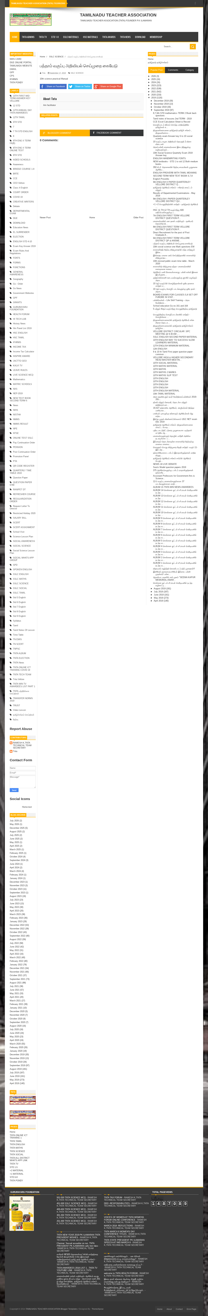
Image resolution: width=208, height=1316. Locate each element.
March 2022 (15, 957)
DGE (15, 218)
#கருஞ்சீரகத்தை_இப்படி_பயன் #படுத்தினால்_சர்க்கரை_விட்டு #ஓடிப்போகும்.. (124, 1288)
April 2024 (14, 867)
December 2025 (17, 828)
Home (14, 37)
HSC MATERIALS (90, 37)
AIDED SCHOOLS (21, 159)
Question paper (20, 477)
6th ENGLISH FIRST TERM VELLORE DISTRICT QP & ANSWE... (171, 239)
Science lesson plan (23, 536)
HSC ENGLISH (20, 333)
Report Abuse (21, 729)
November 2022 (17, 928)
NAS (15, 389)
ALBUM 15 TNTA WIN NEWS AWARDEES (173, 487)
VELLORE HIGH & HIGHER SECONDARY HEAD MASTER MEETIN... (173, 358)
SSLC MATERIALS (71, 37)
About (169, 1309)
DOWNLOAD (140, 37)
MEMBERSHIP (156, 37)
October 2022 (16, 932)
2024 (153, 82)
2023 (153, 85)
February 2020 (16, 1047)
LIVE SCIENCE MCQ (23, 375)
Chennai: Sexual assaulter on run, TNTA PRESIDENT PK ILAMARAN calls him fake (77, 1244)
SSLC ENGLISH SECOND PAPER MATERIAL (175, 337)
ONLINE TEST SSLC (23, 438)
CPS (12, 76)
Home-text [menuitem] (27, 807)
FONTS (16, 258)
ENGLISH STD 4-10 (22, 241)
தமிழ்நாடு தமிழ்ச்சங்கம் (158, 62)
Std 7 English (19, 607)
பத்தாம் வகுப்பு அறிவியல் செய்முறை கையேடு (173, 243)
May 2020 (14, 1036)
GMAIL (13, 69)
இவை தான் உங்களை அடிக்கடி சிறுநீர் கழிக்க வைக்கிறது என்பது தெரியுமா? (123, 1280)
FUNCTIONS (19, 267)
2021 (153, 91)
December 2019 (17, 1054)
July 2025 (14, 835)
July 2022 (14, 943)
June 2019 (15, 1076)
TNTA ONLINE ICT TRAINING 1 (18, 1136)
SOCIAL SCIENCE (22, 546)
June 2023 (15, 903)
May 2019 (14, 1080)
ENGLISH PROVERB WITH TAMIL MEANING (175, 173)
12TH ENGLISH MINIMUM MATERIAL (171, 345)
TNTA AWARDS (109, 37)
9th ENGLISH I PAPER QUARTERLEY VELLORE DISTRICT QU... (171, 200)
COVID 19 (18, 197)
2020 (153, 94)
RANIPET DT (19, 489)
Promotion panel (21, 456)
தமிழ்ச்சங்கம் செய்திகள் (23, 715)
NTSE (16, 433)
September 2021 (17, 979)
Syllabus (17, 621)
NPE (15, 428)
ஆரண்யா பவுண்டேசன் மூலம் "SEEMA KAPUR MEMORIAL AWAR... (174, 578)
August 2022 (16, 939)
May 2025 (14, 842)
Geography (18, 279)
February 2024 (16, 874)
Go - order (18, 284)
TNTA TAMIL (16, 1141)
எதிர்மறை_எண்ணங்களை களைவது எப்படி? (123, 1265)
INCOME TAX (19, 347)
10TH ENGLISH (160, 378)
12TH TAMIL (19, 117)
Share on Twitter (82, 86)
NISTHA (17, 414)
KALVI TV (17, 365)
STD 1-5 (14, 1167)
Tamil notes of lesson (24, 630)
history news (19, 323)
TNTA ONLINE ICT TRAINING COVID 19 (20, 668)
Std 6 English (19, 602)
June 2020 (15, 1033)
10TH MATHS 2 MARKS (164, 372)
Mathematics (19, 379)
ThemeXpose (98, 1309)
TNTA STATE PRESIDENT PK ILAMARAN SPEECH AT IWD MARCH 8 (124, 1241)
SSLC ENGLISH (20, 574)
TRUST (16, 705)
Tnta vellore (18, 679)
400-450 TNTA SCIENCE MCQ (71, 1209)
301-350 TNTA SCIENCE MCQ (71, 1215)
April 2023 (14, 910)
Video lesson (19, 710)
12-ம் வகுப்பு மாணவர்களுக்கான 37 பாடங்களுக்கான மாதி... (168, 482)
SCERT (16, 522)
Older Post (138, 217)
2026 (153, 76)
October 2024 (16, 856)
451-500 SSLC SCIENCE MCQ (71, 1203)
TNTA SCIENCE (17, 1151)
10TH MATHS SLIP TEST (165, 375)
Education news (20, 227)
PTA (15, 461)
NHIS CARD (15, 59)
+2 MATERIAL (16, 1170)
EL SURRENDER (21, 232)
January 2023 (16, 921)
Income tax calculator (23, 351)
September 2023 (17, 892)
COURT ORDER (20, 192)
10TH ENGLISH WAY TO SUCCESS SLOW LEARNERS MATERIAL (174, 341)
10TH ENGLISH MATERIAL (166, 390)
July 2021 (14, 986)
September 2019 (17, 1065)
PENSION (18, 447)
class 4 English (20, 187)
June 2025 (15, 838)
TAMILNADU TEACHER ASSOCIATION (118, 15)
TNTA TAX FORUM (113, 1197)
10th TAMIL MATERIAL (164, 394)
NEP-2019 (18, 393)
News (15, 405)
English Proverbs (161, 179)
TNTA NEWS (125, 37)
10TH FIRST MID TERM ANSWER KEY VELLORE (20, 98)
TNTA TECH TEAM (22, 674)
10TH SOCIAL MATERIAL (165, 363)
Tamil (15, 625)
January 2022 (16, 964)
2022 (153, 88)
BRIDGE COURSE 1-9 (23, 169)
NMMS (16, 419)
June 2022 (15, 946)
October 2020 (16, 1018)
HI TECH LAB (19, 319)
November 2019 (17, 1058)
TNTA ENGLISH (17, 1144)
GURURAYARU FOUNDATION (18, 308)
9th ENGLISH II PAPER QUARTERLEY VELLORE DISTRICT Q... (172, 183)
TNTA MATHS (16, 1148)
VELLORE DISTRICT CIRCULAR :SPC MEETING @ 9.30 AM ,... (171, 332)
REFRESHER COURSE (24, 494)
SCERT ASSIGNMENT (24, 527)
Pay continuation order (24, 442)
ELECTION (18, 237)
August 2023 (16, 896)
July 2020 (14, 1029)
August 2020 (16, 1026)
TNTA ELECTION (21, 658)
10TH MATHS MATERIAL (165, 366)
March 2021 (15, 1000)
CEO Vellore (19, 183)
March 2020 (15, 1044)
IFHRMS (14, 79)
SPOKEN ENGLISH (22, 569)
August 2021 (16, 982)
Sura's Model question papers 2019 (169, 467)
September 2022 (17, 936)
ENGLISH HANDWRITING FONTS (169, 158)
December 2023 (17, 882)
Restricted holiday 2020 (24, 513)
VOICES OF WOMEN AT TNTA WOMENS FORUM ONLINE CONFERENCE (124, 1218)
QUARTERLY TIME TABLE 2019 (21, 471)
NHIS (15, 410)
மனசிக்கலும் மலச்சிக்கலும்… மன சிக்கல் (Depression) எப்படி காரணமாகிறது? (122, 1257)
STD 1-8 (55, 37)
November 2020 (17, 1015)
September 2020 (17, 1022)
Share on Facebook (56, 86)
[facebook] (195, 3)
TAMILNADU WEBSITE (21, 65)
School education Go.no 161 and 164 (170, 306)
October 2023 (16, 889)
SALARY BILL (19, 518)
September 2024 (17, 860)
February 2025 (16, 853)
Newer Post (45, 217)
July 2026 (14, 820)
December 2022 (17, 925)
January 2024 (16, 878)
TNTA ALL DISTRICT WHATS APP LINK (20, 1159)
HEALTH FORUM (21, 314)
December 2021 (17, 968)
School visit (18, 532)
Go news (17, 288)
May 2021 (14, 993)
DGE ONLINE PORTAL (21, 62)
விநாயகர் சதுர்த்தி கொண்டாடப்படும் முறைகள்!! (174, 568)
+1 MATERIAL (16, 1174)
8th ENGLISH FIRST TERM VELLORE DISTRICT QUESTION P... (171, 228)
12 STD (16, 105)
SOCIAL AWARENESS (24, 541)
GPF (12, 72)
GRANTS (17, 302)
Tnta (15, 751)
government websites (23, 293)
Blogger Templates (69, 1309)
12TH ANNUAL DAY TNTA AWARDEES (21, 111)
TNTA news (18, 662)
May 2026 (14, 824)
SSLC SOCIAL (20, 588)
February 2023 (16, 918)
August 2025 (16, 831)
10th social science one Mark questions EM (173, 246)
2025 (153, 79)
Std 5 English (19, 597)
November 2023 (17, 885)
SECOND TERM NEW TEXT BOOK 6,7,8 (173, 176)
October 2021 (16, 975)
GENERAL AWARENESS (16, 273)
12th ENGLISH (160, 349)
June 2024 (15, 864)
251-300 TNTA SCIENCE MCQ (71, 1221)
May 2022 (14, 950)
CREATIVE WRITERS (23, 201)
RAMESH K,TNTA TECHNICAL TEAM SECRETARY (22, 745)
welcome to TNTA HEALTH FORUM (121, 1273)
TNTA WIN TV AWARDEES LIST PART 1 (22, 685)
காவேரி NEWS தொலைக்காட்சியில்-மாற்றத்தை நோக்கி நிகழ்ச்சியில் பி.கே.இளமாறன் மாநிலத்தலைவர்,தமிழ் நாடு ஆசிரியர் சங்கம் (77, 1257)
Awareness (18, 164)
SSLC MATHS (19, 579)
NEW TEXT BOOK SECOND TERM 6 (20, 399)
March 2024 (15, 871)
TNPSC (16, 649)
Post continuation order (24, 452)
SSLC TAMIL (19, 593)
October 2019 (16, 1062)
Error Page (191, 1309)
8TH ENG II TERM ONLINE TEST (20, 149)
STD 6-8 (14, 1177)
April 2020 (14, 1040)
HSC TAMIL (18, 337)
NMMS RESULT (20, 424)
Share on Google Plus (110, 86)
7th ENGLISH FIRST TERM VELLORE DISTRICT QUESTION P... (171, 216)
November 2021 (17, 972)
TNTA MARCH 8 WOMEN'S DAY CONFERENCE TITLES (119, 1232)
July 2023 (14, 900)
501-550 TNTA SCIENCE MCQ (71, 1197)
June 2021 (15, 990)
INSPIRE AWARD (21, 356)
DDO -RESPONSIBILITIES (117, 1203)
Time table (18, 635)
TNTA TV (43, 37)
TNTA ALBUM (19, 653)
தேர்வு (15, 719)
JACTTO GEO (20, 361)
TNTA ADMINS (28, 37)
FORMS (17, 262)
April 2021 (14, 997)
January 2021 (16, 1008)
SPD (15, 565)
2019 (153, 97)
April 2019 (14, 1083)
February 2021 (16, 1004)
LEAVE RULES (20, 370)
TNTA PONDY (16, 82)
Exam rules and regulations (19, 252)
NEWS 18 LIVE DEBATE (165, 464)
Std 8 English (19, 611)
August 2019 (16, 1069)
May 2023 (14, 907)
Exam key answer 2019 (24, 246)
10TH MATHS (159, 369)
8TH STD (17, 155)
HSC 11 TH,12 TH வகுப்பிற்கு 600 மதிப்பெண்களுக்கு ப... (168, 211)
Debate (16, 206)
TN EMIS (17, 639)
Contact (179, 1309)
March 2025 (15, 849)
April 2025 (14, 846)
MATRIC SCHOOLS (22, 384)
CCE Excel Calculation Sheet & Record (171, 122)
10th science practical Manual (54, 79)
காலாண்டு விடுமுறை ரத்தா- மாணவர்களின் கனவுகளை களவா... (172, 267)
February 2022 (16, 961)
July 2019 (14, 1072)
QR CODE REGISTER (23, 466)
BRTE (16, 173)
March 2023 (15, 914)
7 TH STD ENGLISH (22, 131)
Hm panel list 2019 (22, 328)
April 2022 (14, 954)
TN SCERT (18, 644)
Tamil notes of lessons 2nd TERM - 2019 (172, 118)
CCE (15, 178)
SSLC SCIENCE (21, 583)
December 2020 (17, 1011)
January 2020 (16, 1051)
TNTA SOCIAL (16, 1154)
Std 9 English (19, 616)
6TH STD (17, 122)
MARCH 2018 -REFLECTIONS (118, 1225)
